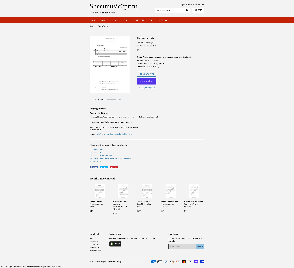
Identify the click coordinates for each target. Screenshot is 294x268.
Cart (200, 10)
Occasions (163, 20)
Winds (126, 20)
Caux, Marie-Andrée (96, 149)
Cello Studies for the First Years (121, 134)
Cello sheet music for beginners (101, 155)
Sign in (183, 5)
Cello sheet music (96, 152)
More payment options (147, 88)
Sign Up (200, 246)
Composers (139, 20)
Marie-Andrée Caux (102, 134)
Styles (150, 20)
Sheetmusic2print (100, 262)
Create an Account (194, 5)
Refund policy (94, 244)
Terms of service (95, 250)
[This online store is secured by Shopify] (115, 246)
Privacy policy (94, 241)
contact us (131, 238)
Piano (92, 20)
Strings (114, 20)
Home (91, 26)
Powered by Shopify (114, 262)
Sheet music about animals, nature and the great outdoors (110, 158)
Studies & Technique (97, 161)
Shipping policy (95, 247)
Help (203, 5)
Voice (102, 20)
